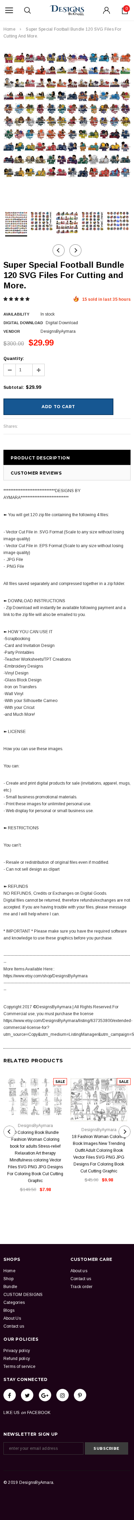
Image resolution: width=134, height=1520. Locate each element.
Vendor (11, 331)
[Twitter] (27, 1395)
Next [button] (75, 250)
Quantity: (13, 358)
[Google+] (45, 1395)
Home (9, 29)
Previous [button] (59, 250)
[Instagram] (62, 1395)
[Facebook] (9, 1395)
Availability (16, 314)
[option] (67, 115)
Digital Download (23, 323)
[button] (17, 299)
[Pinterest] (80, 1395)
